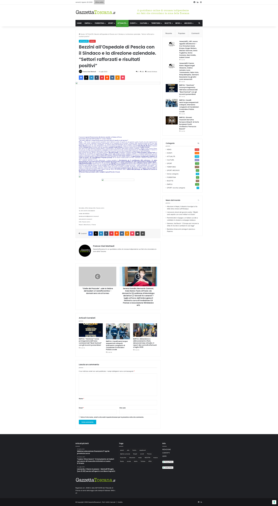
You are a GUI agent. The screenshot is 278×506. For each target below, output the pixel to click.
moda (140, 457)
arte (128, 450)
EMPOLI (88, 23)
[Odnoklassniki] (117, 77)
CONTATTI (166, 453)
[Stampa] (143, 233)
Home (82, 34)
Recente (168, 33)
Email (81, 408)
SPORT (110, 23)
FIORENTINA (99, 23)
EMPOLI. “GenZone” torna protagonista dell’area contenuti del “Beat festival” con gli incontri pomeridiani (90, 342)
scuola (129, 461)
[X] (86, 77)
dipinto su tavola (125, 454)
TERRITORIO (155, 23)
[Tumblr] (96, 77)
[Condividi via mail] (137, 233)
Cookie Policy (168, 467)
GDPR (164, 456)
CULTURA (143, 23)
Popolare (181, 33)
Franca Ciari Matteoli (89, 71)
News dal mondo (173, 200)
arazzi (122, 450)
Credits (120, 502)
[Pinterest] (102, 77)
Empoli (135, 454)
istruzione (132, 457)
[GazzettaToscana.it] (95, 12)
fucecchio (123, 457)
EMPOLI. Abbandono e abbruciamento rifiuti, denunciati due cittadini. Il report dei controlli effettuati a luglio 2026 (145, 343)
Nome (81, 398)
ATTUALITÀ (121, 23)
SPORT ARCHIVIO (173, 170)
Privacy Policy (169, 462)
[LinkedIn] (91, 77)
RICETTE (168, 23)
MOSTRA (147, 457)
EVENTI (133, 23)
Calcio (134, 450)
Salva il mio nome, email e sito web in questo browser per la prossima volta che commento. (112, 417)
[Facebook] (81, 77)
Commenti (195, 33)
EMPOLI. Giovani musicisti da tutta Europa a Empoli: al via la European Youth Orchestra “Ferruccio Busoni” (189, 123)
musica (155, 457)
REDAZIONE (166, 449)
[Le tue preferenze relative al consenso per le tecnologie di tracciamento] (274, 502)
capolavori (142, 450)
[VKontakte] (112, 77)
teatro (135, 461)
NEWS (177, 23)
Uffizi (150, 461)
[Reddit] (107, 77)
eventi (142, 454)
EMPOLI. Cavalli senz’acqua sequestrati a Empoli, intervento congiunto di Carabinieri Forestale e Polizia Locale (117, 345)
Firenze (149, 454)
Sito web (122, 408)
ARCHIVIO (188, 23)
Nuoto (122, 461)
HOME (79, 23)
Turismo (143, 461)
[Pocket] (123, 77)
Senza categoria (172, 174)
